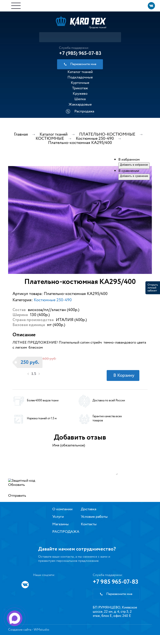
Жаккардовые (80, 104)
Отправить (17, 495)
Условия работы (94, 516)
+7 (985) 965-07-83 (80, 53)
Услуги (58, 516)
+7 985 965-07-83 (115, 582)
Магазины (60, 524)
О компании (62, 509)
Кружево (80, 93)
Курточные (80, 83)
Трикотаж (80, 88)
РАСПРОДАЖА (65, 531)
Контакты (89, 524)
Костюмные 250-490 (53, 300)
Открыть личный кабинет (153, 288)
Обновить (16, 485)
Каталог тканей (80, 72)
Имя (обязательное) (68, 445)
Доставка (88, 509)
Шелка (80, 99)
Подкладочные (80, 77)
